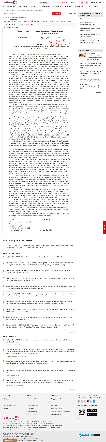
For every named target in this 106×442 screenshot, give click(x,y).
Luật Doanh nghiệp (19, 440)
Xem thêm (72, 332)
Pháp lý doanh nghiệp (33, 405)
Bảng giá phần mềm (56, 399)
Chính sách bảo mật (56, 408)
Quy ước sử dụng (55, 405)
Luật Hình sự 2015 (38, 440)
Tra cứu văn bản (23, 6)
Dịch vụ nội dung (32, 411)
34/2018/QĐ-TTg (43, 54)
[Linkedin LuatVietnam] (94, 401)
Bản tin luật (67, 6)
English (86, 2)
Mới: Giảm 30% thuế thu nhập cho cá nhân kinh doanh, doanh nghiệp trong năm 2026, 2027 (90, 65)
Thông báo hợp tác (56, 414)
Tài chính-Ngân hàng (11, 356)
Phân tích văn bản (32, 402)
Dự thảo (33, 6)
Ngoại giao (8, 366)
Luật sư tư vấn (78, 6)
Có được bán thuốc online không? (89, 18)
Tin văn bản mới (44, 6)
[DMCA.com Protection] (95, 435)
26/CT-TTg (49, 127)
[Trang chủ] (3, 6)
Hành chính (24, 385)
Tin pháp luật (56, 6)
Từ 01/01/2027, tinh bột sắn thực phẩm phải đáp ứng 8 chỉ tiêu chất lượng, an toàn (90, 86)
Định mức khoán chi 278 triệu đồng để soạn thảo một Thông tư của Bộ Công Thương (90, 73)
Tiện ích (95, 6)
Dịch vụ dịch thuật (32, 408)
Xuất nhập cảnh (16, 366)
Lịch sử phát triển (9, 402)
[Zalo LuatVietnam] (82, 401)
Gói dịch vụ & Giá (73, 2)
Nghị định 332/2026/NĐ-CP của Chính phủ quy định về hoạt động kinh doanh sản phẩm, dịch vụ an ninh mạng (40, 257)
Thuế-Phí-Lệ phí (22, 356)
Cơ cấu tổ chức (10, 345)
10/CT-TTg (23, 131)
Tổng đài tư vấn (32, 414)
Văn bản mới (11, 6)
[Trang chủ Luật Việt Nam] (10, 2)
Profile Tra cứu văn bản (10, 405)
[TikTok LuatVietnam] (88, 401)
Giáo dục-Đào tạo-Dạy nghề (13, 385)
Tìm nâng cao (72, 13)
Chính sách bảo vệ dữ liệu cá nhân (60, 411)
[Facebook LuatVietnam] (79, 401)
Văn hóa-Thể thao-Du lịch (21, 345)
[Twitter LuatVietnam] (91, 401)
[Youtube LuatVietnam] (85, 401)
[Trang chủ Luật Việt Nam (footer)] (11, 420)
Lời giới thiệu (7, 399)
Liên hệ (6, 408)
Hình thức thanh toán (56, 402)
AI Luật (88, 6)
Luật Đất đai (28, 440)
